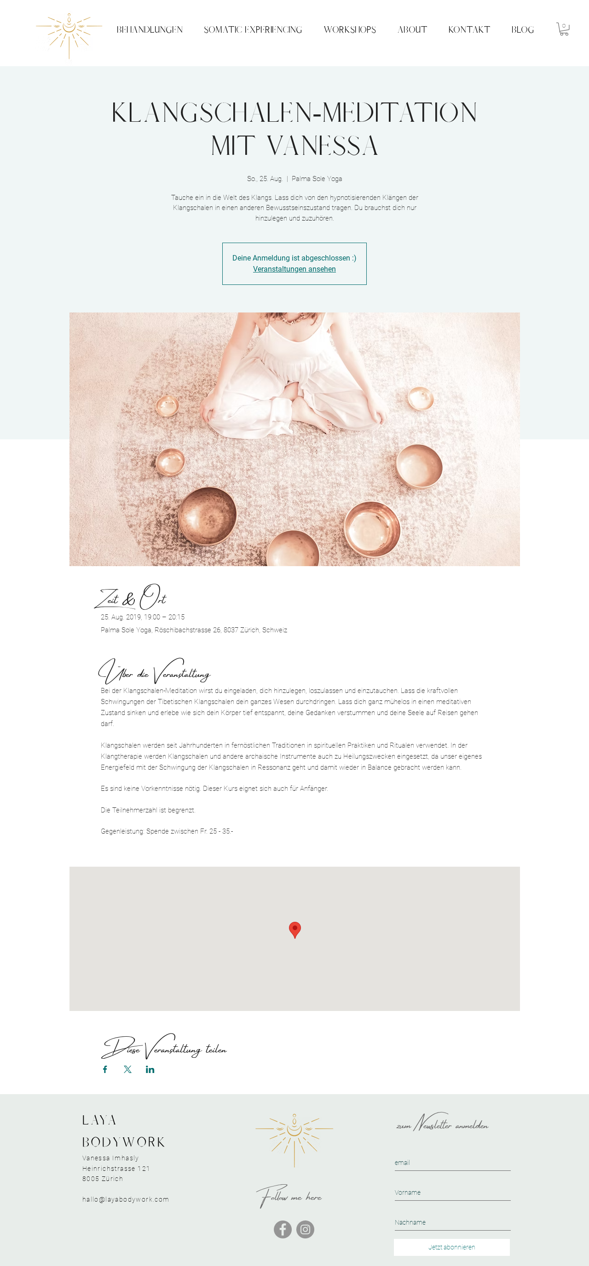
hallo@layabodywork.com (126, 1199)
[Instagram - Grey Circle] (305, 1229)
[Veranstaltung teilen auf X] (127, 1069)
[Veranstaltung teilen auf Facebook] (105, 1069)
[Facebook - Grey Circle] (283, 1229)
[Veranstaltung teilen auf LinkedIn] (150, 1069)
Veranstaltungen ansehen (294, 269)
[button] (564, 29)
